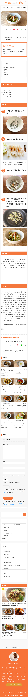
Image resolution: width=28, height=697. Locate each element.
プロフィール (4, 692)
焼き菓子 (6, 530)
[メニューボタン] (2, 2)
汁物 (5, 573)
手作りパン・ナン (7, 538)
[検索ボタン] (26, 2)
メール (5, 466)
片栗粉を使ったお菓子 (8, 533)
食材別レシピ (6, 337)
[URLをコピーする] (25, 29)
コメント (5, 444)
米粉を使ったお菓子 (8, 535)
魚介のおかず (7, 554)
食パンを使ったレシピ (8, 576)
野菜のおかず (7, 549)
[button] (2, 29)
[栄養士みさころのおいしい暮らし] (14, 2)
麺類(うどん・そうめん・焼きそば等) (12, 565)
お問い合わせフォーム (21, 692)
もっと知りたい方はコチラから (14, 685)
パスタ (5, 570)
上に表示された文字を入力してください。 (12, 482)
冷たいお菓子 (7, 527)
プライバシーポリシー (14, 491)
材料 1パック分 (9, 67)
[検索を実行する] (24, 514)
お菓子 (4, 522)
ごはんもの (6, 568)
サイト (4, 471)
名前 (4, 461)
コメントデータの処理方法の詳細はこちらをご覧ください (14, 503)
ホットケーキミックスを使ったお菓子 (12, 524)
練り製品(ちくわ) (14, 337)
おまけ (6, 74)
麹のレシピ (6, 579)
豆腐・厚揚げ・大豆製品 (9, 557)
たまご (5, 560)
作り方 (6, 70)
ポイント (7, 72)
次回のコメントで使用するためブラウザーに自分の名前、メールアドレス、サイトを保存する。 (15, 476)
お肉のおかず (7, 551)
